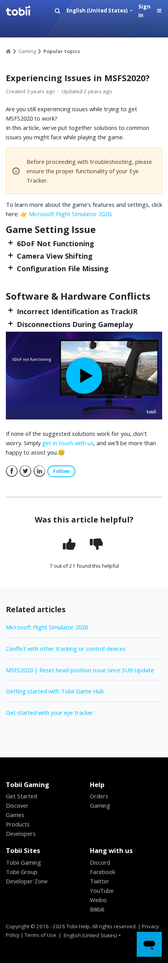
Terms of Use (40, 934)
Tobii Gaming (23, 862)
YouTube (102, 890)
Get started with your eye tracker (49, 712)
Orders (99, 796)
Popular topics (61, 51)
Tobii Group (22, 872)
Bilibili (97, 909)
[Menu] (159, 11)
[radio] (70, 544)
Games (15, 815)
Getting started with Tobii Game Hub (55, 691)
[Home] (28, 11)
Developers (21, 833)
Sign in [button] (144, 11)
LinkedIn (39, 471)
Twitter (25, 471)
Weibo (98, 900)
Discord (100, 862)
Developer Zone (27, 881)
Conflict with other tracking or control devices (65, 648)
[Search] (58, 11)
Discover (17, 805)
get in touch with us (67, 443)
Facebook (12, 471)
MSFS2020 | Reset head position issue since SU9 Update (80, 670)
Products (18, 824)
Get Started (21, 796)
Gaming (27, 51)
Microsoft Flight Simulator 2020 (70, 214)
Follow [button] (61, 471)
